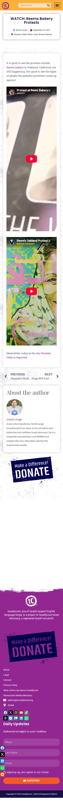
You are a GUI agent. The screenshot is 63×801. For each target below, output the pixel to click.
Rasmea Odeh (20, 34)
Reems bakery (15, 67)
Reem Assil (33, 34)
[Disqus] (31, 544)
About (6, 669)
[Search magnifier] (48, 5)
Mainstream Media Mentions (17, 695)
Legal (6, 675)
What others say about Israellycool (20, 690)
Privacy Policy (10, 685)
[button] (57, 5)
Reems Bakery (45, 34)
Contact (7, 680)
